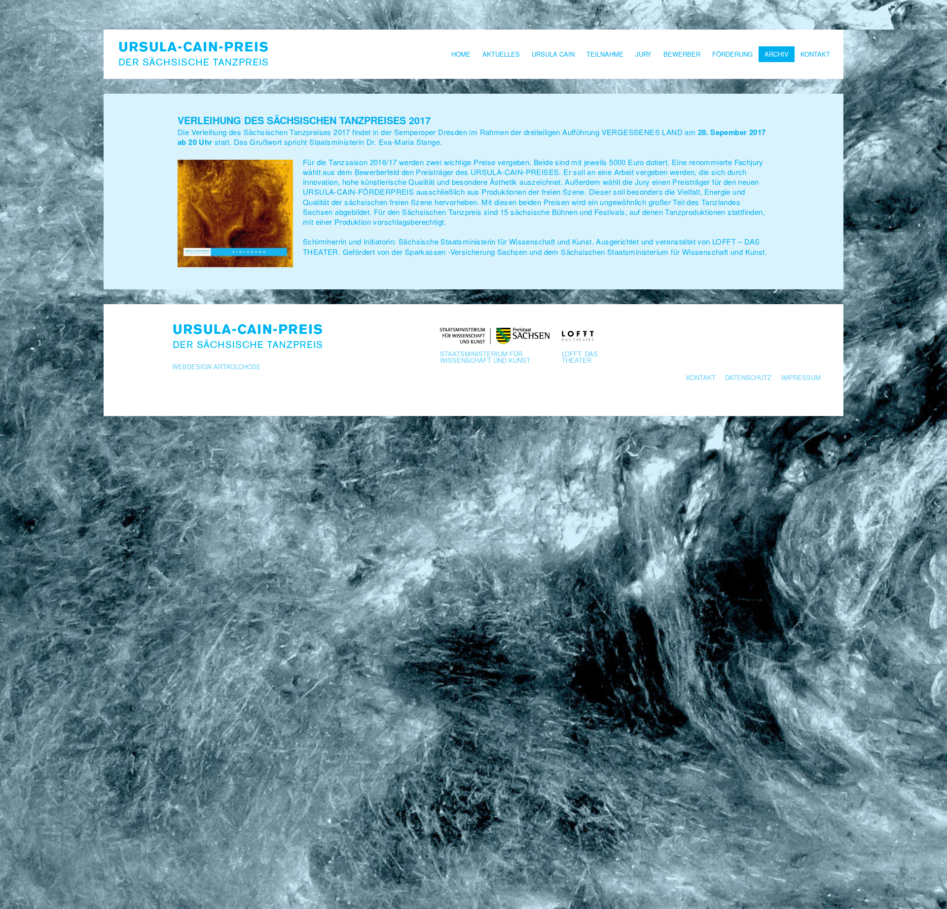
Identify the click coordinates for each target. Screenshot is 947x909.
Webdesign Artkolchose (216, 366)
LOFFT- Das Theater (580, 356)
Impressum (801, 377)
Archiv (777, 54)
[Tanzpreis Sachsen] (192, 54)
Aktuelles (501, 54)
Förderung (732, 54)
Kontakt (815, 54)
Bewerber (681, 54)
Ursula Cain (553, 54)
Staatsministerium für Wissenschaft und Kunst (485, 356)
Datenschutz (748, 377)
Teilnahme (604, 54)
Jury (643, 54)
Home (461, 54)
